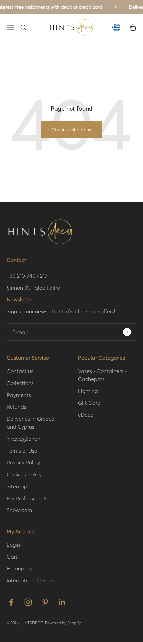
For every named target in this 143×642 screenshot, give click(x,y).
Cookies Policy (24, 474)
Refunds (16, 406)
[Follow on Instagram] (28, 602)
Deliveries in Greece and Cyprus (30, 422)
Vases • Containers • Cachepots (102, 374)
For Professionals (27, 498)
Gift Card (89, 402)
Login (13, 544)
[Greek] (116, 27)
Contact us (20, 370)
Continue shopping (72, 129)
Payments (19, 394)
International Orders (31, 580)
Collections (20, 382)
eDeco (85, 414)
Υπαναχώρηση (23, 438)
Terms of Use (22, 450)
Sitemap (17, 486)
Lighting (88, 390)
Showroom (19, 510)
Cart (12, 556)
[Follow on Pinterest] (45, 602)
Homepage (20, 568)
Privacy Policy (23, 462)
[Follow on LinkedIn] (62, 602)
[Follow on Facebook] (11, 602)
